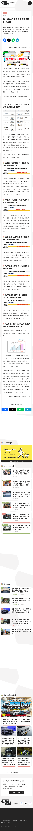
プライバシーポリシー (25, 820)
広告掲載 (15, 820)
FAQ (9, 823)
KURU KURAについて (6, 820)
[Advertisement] (16, 546)
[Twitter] (9, 40)
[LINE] (13, 40)
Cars (7, 772)
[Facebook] (4, 40)
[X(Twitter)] (26, 803)
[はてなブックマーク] (17, 40)
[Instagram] (30, 803)
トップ (3, 772)
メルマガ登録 (16, 792)
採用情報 (3, 823)
